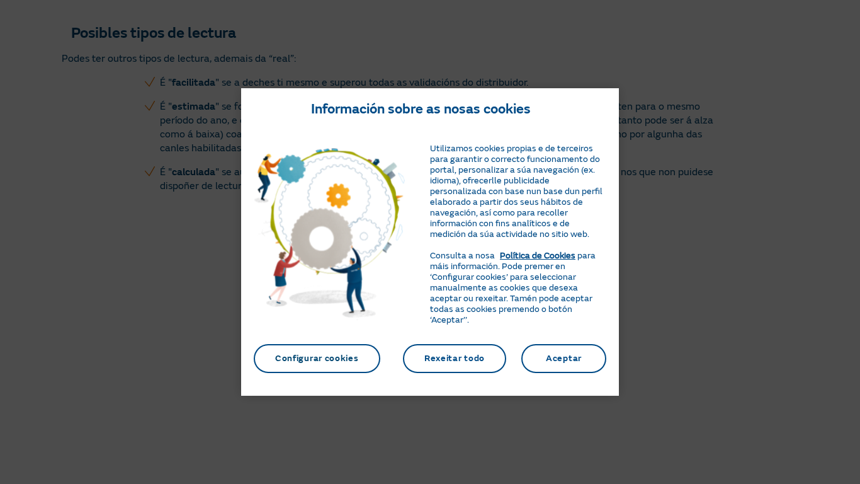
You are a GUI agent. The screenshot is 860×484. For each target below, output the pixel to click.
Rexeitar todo (454, 358)
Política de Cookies (537, 255)
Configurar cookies (317, 358)
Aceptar (564, 358)
